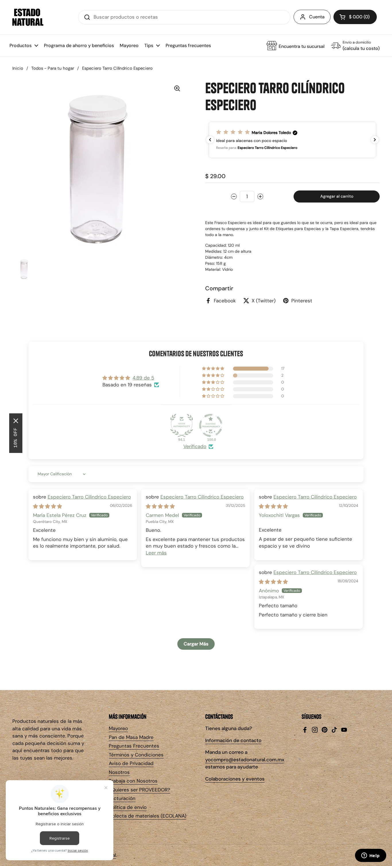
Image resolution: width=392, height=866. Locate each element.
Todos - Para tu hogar (52, 68)
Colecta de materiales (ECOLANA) (147, 816)
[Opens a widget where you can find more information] (370, 856)
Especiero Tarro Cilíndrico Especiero (89, 497)
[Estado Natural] (27, 17)
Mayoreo (118, 728)
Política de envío (128, 807)
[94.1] (181, 425)
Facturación (122, 798)
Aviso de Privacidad (131, 763)
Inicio (17, 68)
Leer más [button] (156, 553)
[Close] (15, 421)
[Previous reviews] (210, 139)
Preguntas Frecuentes (134, 746)
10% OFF (15, 438)
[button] (355, 17)
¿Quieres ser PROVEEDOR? (139, 790)
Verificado (194, 446)
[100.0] (210, 425)
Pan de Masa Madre (131, 737)
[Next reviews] (375, 139)
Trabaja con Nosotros (133, 781)
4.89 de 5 (143, 378)
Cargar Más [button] (196, 644)
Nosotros (119, 772)
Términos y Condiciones (136, 755)
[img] (47, 506)
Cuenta (317, 17)
